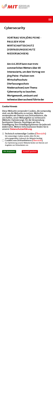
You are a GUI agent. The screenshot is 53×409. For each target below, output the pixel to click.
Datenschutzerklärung (21, 129)
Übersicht (40, 134)
